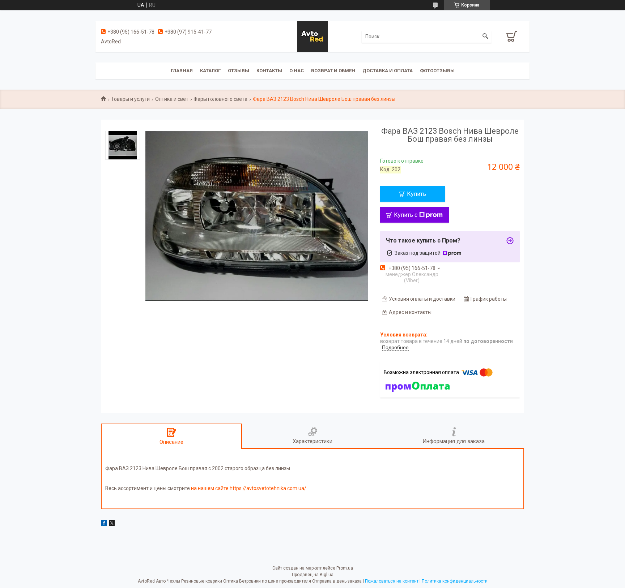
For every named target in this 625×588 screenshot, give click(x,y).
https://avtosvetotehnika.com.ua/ (268, 488)
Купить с (405, 214)
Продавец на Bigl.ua (312, 574)
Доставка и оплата (387, 70)
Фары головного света (220, 99)
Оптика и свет (171, 99)
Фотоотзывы (437, 70)
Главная (182, 70)
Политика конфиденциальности (455, 581)
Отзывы (238, 70)
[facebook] (104, 524)
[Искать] (485, 36)
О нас (296, 70)
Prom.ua (344, 568)
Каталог (210, 70)
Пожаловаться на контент (391, 581)
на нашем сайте (210, 488)
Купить (416, 193)
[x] (112, 524)
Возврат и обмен (333, 70)
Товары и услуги (130, 99)
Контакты (269, 70)
